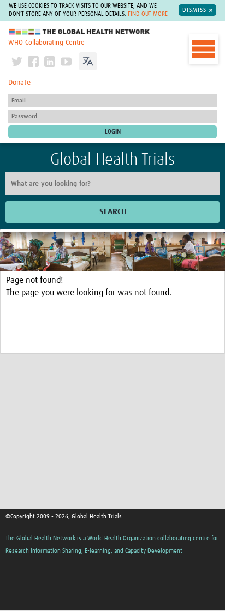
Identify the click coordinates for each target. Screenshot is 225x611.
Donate (19, 83)
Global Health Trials (112, 160)
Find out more (148, 14)
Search (112, 212)
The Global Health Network (79, 32)
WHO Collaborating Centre (46, 42)
